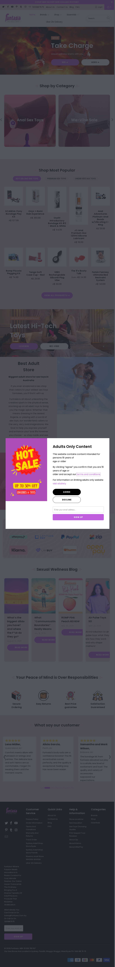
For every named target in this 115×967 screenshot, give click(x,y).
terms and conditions (88, 474)
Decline (67, 499)
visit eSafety (59, 483)
